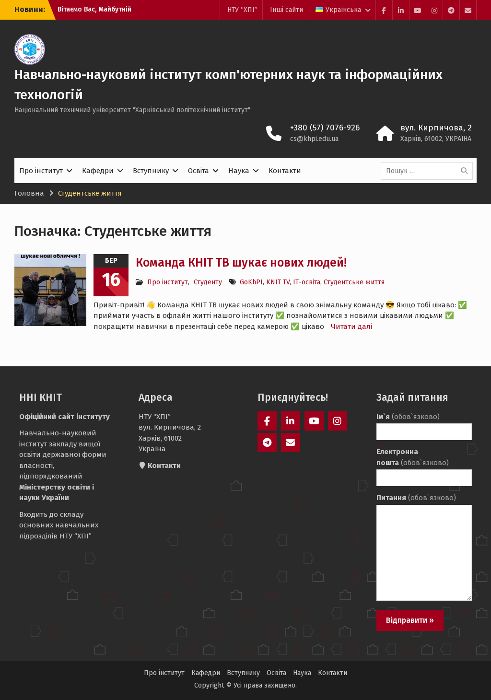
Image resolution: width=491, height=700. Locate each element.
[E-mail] (468, 10)
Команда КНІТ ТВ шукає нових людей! (241, 263)
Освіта (198, 170)
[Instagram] (434, 10)
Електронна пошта (412, 457)
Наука (238, 170)
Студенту (208, 282)
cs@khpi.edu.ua (314, 139)
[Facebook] (384, 10)
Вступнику (151, 170)
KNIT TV (278, 282)
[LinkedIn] (401, 10)
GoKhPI (251, 282)
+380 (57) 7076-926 (325, 128)
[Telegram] (451, 10)
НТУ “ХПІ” (242, 10)
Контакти (285, 170)
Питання (416, 497)
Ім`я (408, 416)
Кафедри (98, 170)
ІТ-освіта (306, 282)
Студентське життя (354, 282)
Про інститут (41, 170)
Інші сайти (286, 10)
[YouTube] (417, 10)
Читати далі (351, 326)
